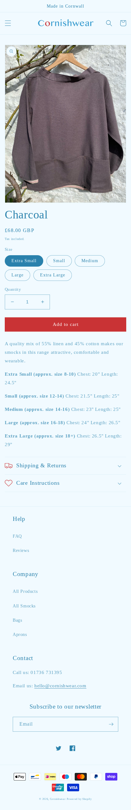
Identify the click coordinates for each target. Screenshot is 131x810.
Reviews (21, 550)
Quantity (13, 289)
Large (17, 275)
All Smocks (24, 606)
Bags (17, 620)
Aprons (20, 634)
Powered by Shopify (79, 799)
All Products (25, 591)
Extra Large (52, 275)
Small (59, 260)
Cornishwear (58, 799)
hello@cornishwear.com (60, 685)
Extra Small (24, 260)
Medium (89, 260)
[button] (8, 23)
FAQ (17, 536)
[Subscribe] (111, 724)
